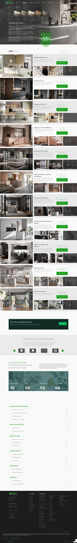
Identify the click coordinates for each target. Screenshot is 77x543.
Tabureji (40, 502)
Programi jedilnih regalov (52, 513)
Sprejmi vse (6, 538)
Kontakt (58, 2)
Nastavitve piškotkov (15, 538)
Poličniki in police (41, 513)
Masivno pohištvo (41, 516)
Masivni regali (41, 521)
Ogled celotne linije (62, 62)
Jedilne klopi (51, 511)
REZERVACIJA (62, 323)
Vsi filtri (10, 51)
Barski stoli (50, 510)
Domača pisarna (61, 499)
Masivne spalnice (41, 519)
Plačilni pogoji (31, 502)
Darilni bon (30, 500)
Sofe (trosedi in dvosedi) (42, 499)
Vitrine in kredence (41, 511)
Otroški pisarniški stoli (62, 504)
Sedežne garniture (41, 497)
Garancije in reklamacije (32, 505)
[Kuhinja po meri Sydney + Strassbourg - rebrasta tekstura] (16, 182)
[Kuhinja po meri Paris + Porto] (16, 112)
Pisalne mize (61, 506)
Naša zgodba (31, 499)
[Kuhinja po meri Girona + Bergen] (16, 159)
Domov (10, 7)
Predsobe (60, 497)
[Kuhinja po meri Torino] (16, 276)
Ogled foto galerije (62, 59)
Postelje (50, 516)
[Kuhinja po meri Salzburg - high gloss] (16, 229)
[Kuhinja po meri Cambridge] (16, 299)
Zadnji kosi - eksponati (34, 2)
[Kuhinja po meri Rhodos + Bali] (16, 65)
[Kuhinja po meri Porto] (16, 89)
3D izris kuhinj (31, 510)
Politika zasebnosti (31, 508)
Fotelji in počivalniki (42, 500)
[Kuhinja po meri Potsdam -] (16, 253)
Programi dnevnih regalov (42, 508)
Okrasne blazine (41, 505)
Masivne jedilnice (41, 522)
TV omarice (40, 510)
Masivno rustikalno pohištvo (43, 527)
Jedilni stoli (50, 508)
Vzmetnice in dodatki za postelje (52, 520)
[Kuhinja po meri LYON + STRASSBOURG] (16, 136)
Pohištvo (25, 2)
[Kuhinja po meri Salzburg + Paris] (16, 206)
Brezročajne (51, 497)
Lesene (50, 502)
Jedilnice (50, 505)
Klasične (50, 500)
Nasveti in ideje (51, 2)
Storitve (43, 2)
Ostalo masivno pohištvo (42, 524)
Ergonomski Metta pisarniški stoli (63, 501)
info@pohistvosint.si (13, 517)
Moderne (50, 499)
